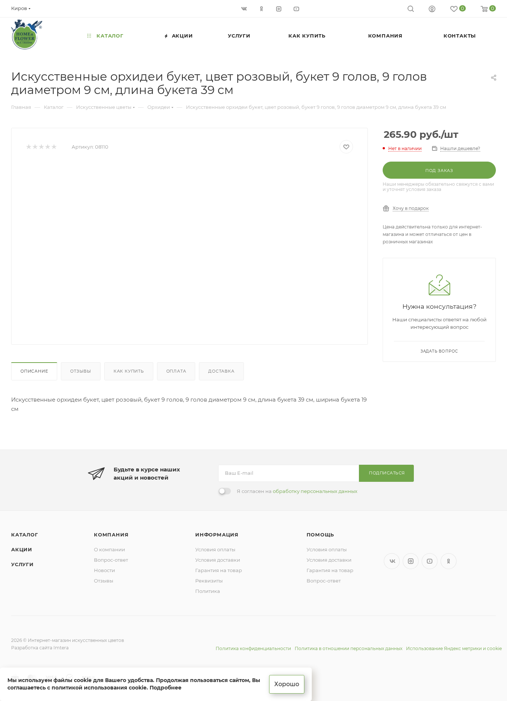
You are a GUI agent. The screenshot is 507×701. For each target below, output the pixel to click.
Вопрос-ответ (111, 560)
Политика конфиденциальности (253, 648)
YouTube (430, 561)
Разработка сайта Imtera (40, 647)
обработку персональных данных (315, 491)
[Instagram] (279, 8)
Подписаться (387, 473)
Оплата (176, 371)
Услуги (22, 564)
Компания (111, 535)
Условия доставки (217, 560)
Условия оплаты (215, 549)
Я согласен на (297, 491)
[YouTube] (297, 8)
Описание (34, 371)
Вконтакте (392, 561)
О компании (109, 549)
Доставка (221, 371)
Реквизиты (209, 581)
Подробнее (165, 687)
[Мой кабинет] (432, 9)
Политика (207, 591)
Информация (217, 535)
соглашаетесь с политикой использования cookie (77, 687)
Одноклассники (449, 561)
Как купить (129, 371)
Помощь (320, 535)
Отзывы (80, 371)
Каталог (24, 535)
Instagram (411, 561)
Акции (21, 549)
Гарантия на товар (218, 570)
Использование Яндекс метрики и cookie (454, 648)
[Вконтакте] (245, 8)
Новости (104, 570)
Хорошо (286, 684)
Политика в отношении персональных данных (348, 648)
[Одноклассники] (262, 8)
